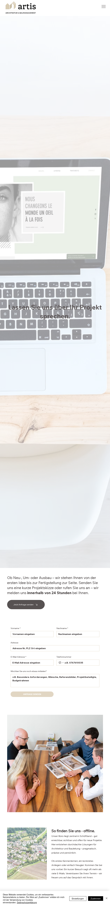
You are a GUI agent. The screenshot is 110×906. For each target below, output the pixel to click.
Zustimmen (96, 898)
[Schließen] (106, 898)
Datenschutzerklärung (27, 902)
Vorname (15, 628)
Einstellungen (78, 898)
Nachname (62, 628)
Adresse (14, 642)
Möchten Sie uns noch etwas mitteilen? (29, 671)
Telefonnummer (63, 657)
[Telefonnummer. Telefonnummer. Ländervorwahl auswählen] (61, 662)
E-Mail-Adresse (18, 657)
